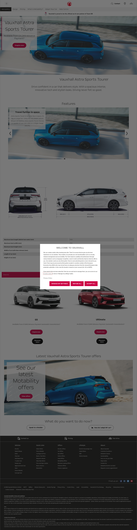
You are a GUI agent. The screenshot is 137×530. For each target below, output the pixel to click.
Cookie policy (47, 273)
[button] (59, 283)
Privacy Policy (47, 278)
